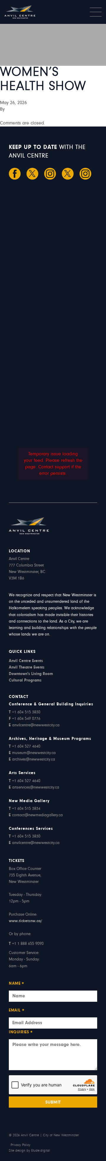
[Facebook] (15, 174)
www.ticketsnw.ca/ (25, 921)
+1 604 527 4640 (24, 747)
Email (17, 1011)
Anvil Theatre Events (26, 668)
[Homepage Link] (28, 12)
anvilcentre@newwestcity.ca (34, 725)
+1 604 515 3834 (24, 809)
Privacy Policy (20, 1145)
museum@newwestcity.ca (32, 753)
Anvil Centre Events (26, 661)
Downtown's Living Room (31, 674)
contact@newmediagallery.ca (36, 815)
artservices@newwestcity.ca (34, 788)
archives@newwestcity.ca (32, 760)
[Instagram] (50, 174)
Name (16, 984)
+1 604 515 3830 (24, 712)
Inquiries (21, 1032)
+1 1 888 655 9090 (26, 944)
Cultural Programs (25, 681)
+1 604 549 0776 (24, 719)
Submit (53, 1102)
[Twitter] (32, 174)
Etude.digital (40, 1150)
